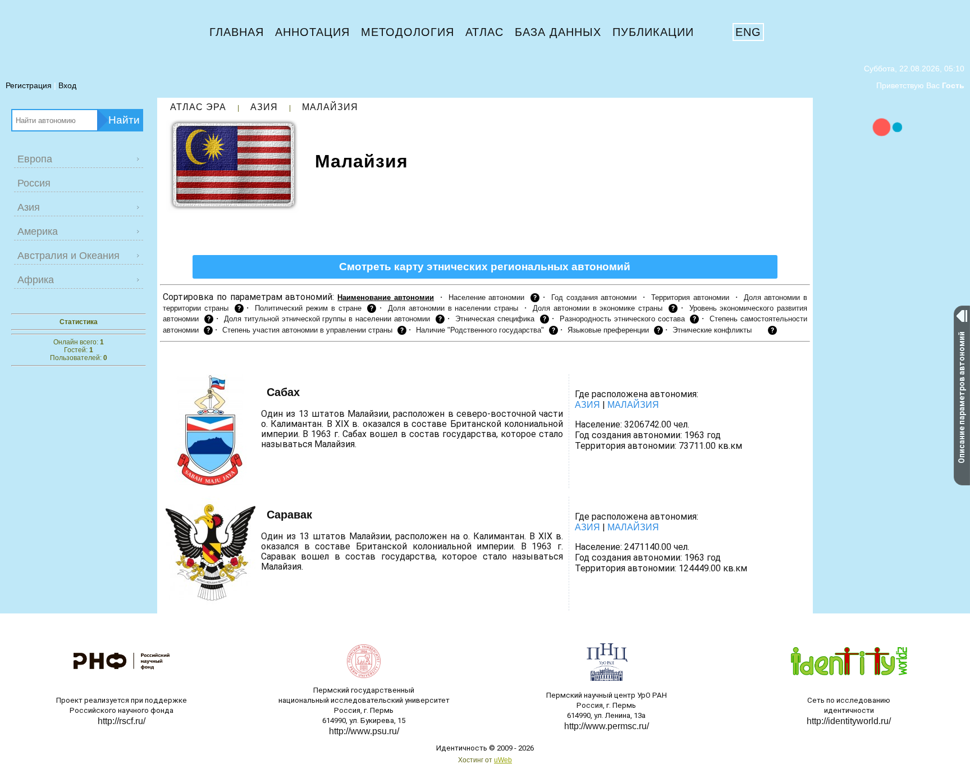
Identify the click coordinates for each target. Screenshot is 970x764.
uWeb (503, 760)
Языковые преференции (608, 330)
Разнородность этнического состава (622, 319)
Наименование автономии (385, 297)
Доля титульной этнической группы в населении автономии (327, 319)
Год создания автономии (594, 297)
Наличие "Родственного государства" (480, 330)
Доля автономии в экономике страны (597, 308)
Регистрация (29, 85)
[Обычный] (170, 359)
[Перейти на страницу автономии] (312, 393)
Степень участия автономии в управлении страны (307, 330)
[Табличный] (188, 359)
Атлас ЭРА (198, 107)
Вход (67, 85)
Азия (264, 107)
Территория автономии (690, 297)
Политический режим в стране (308, 308)
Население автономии (487, 297)
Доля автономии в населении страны (453, 308)
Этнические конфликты (712, 330)
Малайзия (330, 107)
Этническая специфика (494, 319)
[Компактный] (205, 359)
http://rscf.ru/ (121, 721)
